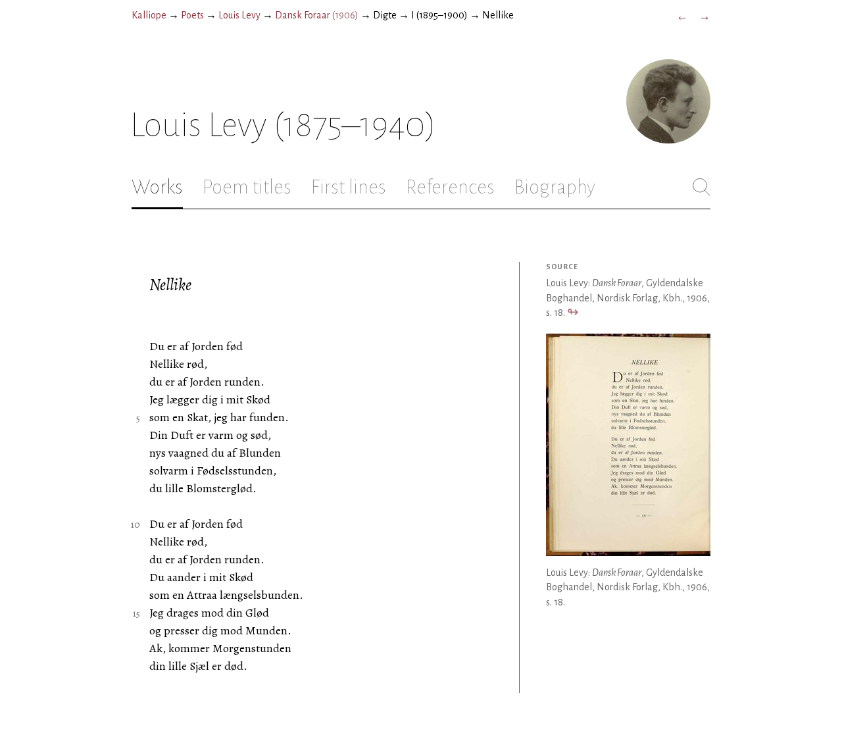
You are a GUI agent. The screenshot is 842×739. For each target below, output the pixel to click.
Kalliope (149, 15)
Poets (192, 15)
